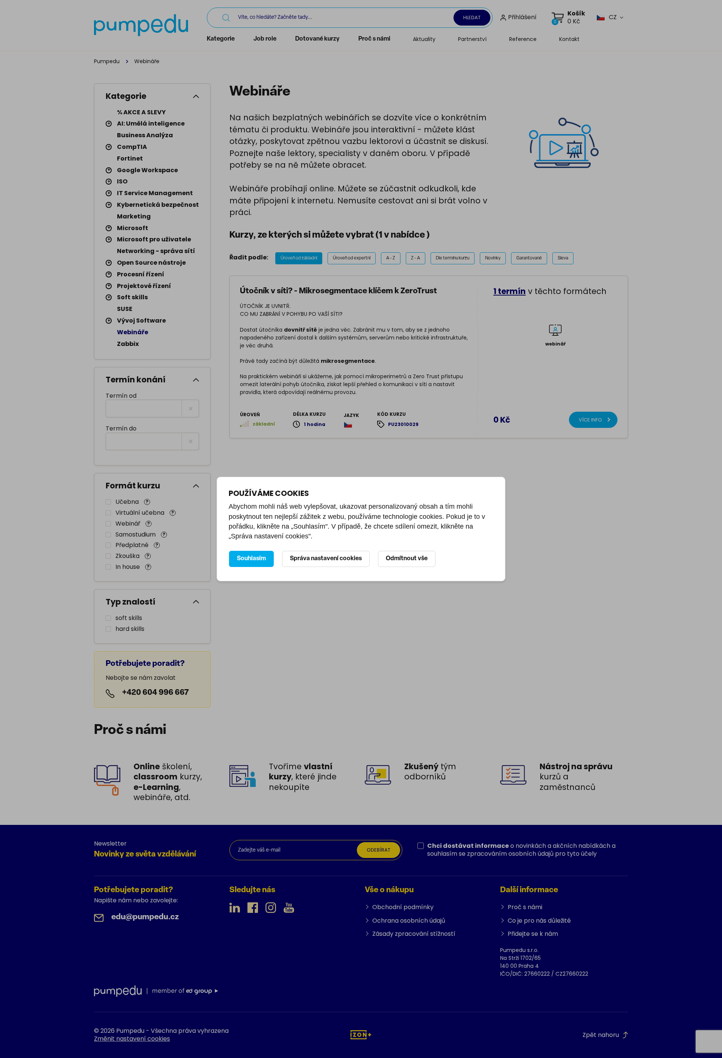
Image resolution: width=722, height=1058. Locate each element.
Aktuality (424, 39)
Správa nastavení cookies (326, 559)
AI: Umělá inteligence (151, 123)
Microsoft (132, 228)
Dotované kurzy (317, 39)
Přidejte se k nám (533, 933)
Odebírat (378, 849)
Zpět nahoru (600, 1035)
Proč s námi (374, 39)
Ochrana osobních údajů (408, 920)
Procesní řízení (140, 274)
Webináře (132, 332)
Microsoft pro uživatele (154, 239)
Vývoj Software (141, 320)
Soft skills (132, 297)
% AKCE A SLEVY (141, 112)
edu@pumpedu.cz (145, 917)
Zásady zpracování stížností (413, 933)
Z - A (415, 258)
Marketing (134, 216)
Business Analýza (145, 135)
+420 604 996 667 (155, 693)
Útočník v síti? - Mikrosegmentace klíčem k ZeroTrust (338, 291)
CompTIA (132, 146)
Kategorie (221, 39)
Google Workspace (147, 170)
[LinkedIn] (234, 907)
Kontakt (569, 39)
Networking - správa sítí (156, 251)
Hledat (472, 17)
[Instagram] (270, 907)
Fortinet (130, 158)
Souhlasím (251, 559)
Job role (264, 39)
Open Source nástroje (151, 262)
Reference (523, 39)
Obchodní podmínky (403, 907)
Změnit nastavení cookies (132, 1038)
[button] (606, 17)
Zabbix (128, 344)
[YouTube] (289, 907)
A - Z (390, 258)
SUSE (124, 309)
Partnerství (472, 39)
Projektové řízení (144, 286)
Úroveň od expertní (351, 258)
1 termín (509, 291)
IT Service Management (155, 193)
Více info (590, 419)
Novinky (493, 258)
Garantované (529, 258)
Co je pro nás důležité (539, 920)
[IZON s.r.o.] (360, 1034)
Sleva (563, 258)
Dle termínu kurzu (452, 258)
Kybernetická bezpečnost (158, 204)
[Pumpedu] (141, 25)
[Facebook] (252, 907)
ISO (122, 181)
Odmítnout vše (407, 559)
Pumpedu (107, 61)
